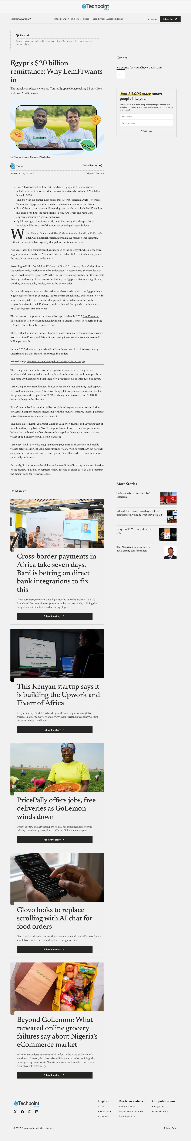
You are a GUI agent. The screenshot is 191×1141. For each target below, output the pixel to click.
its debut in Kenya (48, 387)
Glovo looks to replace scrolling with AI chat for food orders (54, 919)
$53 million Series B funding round (44, 333)
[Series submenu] (90, 19)
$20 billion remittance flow (43, 470)
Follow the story (52, 616)
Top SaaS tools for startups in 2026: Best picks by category (56, 361)
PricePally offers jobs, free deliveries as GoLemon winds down (56, 809)
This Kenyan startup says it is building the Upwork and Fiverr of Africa (58, 695)
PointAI (19, 166)
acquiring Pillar (18, 354)
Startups (100, 174)
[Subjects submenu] (80, 19)
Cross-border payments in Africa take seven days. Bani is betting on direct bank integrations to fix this (56, 573)
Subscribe (168, 18)
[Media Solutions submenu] (124, 19)
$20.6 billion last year (82, 254)
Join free (148, 130)
